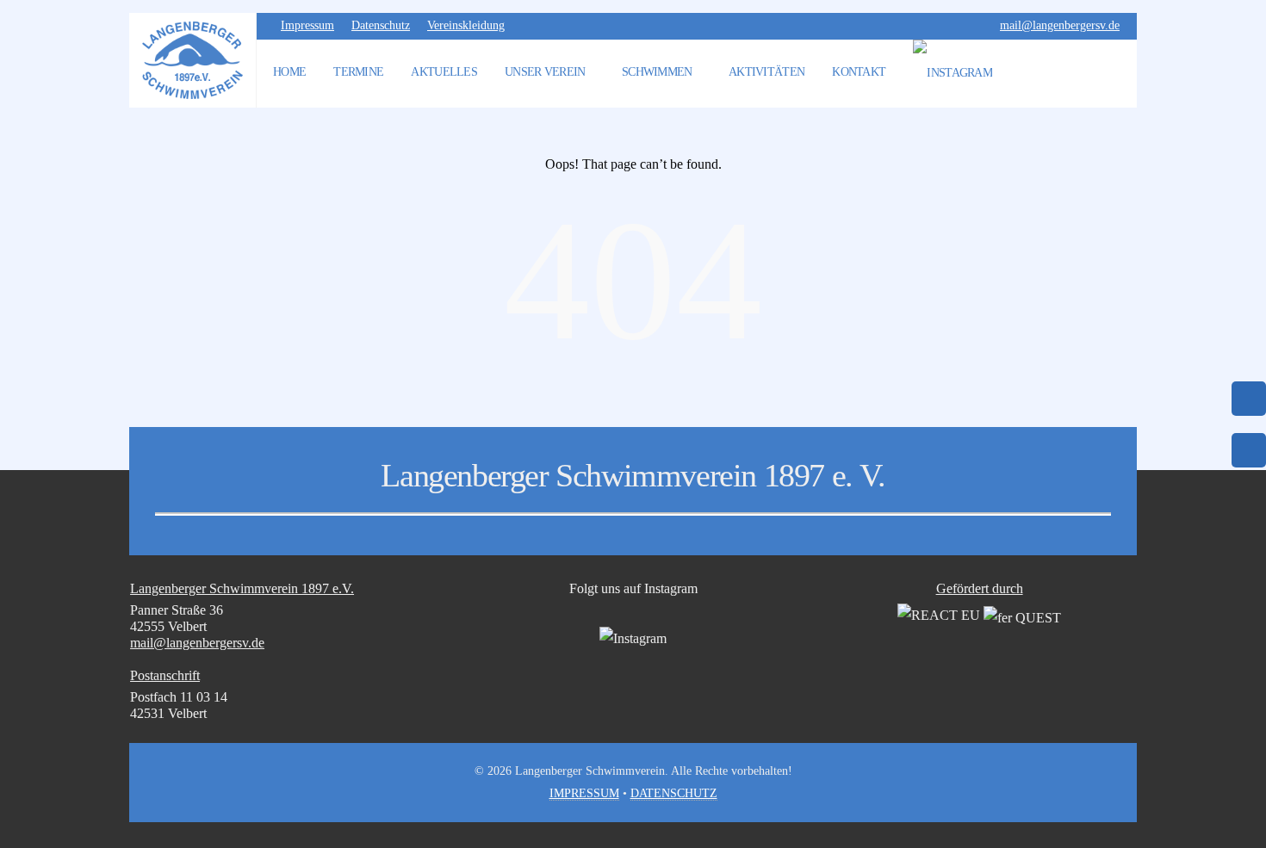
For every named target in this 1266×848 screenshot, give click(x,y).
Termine (358, 71)
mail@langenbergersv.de (1060, 25)
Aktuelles (444, 71)
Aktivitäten (766, 71)
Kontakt (858, 71)
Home (289, 71)
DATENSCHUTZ (673, 793)
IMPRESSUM (584, 793)
